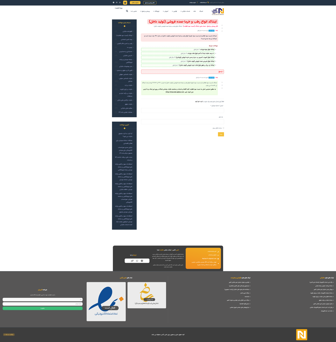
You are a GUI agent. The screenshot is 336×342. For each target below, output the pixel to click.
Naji (217, 30)
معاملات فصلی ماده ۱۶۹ (125, 112)
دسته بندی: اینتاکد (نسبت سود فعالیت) (194, 26)
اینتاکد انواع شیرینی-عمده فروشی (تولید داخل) (200, 61)
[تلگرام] (113, 2)
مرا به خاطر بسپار (217, 128)
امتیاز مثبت (222, 25)
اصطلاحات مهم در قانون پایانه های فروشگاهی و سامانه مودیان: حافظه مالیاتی (123, 187)
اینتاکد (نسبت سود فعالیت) (124, 35)
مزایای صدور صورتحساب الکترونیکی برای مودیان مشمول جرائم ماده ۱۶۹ (125, 150)
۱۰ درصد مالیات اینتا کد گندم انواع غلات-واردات (201, 53)
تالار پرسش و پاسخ (212, 26)
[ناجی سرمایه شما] (218, 11)
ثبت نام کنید (198, 101)
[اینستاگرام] (116, 2)
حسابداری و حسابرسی (125, 51)
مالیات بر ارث (128, 85)
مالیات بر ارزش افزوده (126, 89)
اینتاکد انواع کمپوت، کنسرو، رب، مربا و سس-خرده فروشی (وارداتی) (195, 57)
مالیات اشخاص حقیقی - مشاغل (125, 79)
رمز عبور (221, 117)
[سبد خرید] (125, 3)
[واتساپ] (119, 2)
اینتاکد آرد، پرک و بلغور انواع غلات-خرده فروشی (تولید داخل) (196, 65)
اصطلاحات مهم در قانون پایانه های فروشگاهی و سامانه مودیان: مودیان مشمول (123, 209)
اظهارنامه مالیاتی (127, 31)
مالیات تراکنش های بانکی (124, 100)
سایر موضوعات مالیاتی (125, 66)
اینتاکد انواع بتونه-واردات (207, 49)
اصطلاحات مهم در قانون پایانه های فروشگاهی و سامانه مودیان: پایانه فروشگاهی (123, 167)
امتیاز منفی (222, 32)
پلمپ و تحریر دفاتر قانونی (124, 43)
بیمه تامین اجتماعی (126, 39)
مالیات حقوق (128, 104)
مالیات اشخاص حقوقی (125, 74)
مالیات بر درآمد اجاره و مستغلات (125, 94)
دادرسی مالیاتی (127, 55)
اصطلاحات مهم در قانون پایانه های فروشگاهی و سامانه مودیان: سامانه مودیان (123, 177)
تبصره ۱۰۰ (129, 47)
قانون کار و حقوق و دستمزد (124, 70)
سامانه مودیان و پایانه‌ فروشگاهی (125, 60)
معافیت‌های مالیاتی (126, 108)
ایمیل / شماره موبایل (217, 106)
